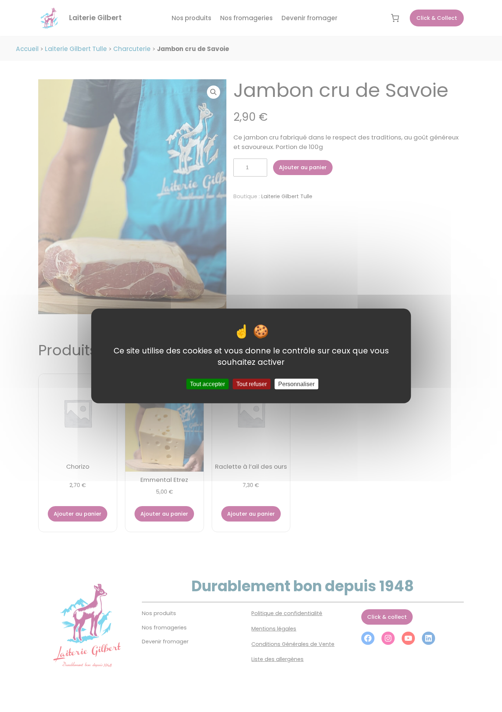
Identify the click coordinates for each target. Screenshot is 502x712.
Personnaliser (296, 384)
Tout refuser (251, 384)
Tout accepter (207, 384)
